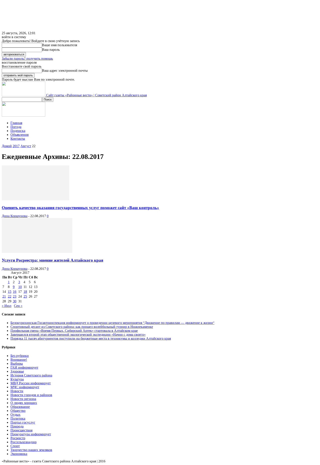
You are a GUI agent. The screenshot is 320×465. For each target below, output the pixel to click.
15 (9, 291)
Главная (16, 123)
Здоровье (17, 371)
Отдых (15, 414)
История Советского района (31, 375)
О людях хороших (23, 403)
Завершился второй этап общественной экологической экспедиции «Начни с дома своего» (78, 334)
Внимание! (18, 359)
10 (20, 287)
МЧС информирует (24, 387)
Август (25, 146)
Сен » (18, 306)
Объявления (19, 134)
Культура (17, 379)
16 (14, 291)
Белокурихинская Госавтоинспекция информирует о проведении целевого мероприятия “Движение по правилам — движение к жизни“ (112, 323)
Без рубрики (19, 356)
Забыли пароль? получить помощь (27, 58)
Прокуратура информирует (30, 434)
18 (25, 291)
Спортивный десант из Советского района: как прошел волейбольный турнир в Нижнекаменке (81, 327)
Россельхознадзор (23, 442)
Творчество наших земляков (31, 450)
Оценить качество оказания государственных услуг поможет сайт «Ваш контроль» (80, 207)
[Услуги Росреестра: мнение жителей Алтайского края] (37, 252)
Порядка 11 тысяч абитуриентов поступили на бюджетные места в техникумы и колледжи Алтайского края (90, 338)
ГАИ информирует (24, 367)
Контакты (17, 138)
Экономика (18, 454)
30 (14, 301)
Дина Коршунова (14, 216)
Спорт (15, 446)
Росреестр (17, 438)
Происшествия (21, 430)
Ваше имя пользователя (59, 45)
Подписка (17, 131)
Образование (20, 407)
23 (14, 296)
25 (25, 296)
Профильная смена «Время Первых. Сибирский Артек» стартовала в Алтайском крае (74, 330)
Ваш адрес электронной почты (65, 70)
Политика (17, 418)
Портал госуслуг (22, 422)
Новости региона (23, 399)
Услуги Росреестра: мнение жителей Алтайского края (52, 260)
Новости (16, 391)
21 (4, 296)
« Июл (6, 306)
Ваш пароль (51, 49)
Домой (7, 146)
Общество (17, 410)
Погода (15, 127)
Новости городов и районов (31, 395)
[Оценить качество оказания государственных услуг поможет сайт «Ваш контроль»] (35, 199)
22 (9, 296)
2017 (16, 146)
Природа (17, 426)
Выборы (16, 363)
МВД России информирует (30, 383)
